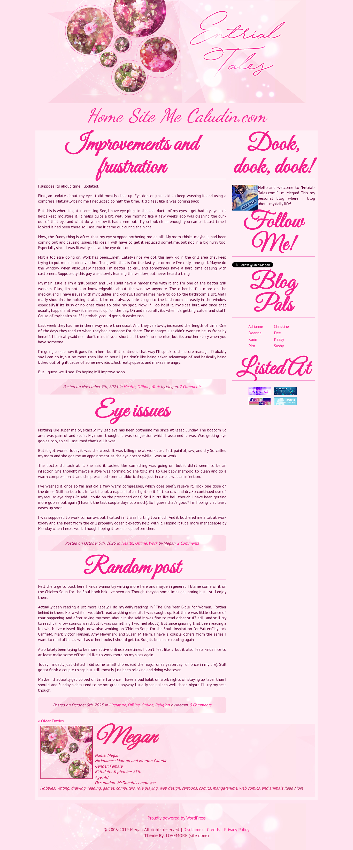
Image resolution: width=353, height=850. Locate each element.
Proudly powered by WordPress (177, 818)
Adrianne (255, 326)
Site (141, 115)
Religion (162, 704)
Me (170, 115)
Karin (252, 339)
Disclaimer (193, 829)
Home (104, 115)
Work (155, 386)
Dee (277, 332)
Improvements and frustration (132, 155)
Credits (213, 829)
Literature (117, 704)
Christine (281, 326)
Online (147, 704)
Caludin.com (226, 115)
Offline (143, 386)
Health (129, 386)
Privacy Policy (236, 829)
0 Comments (200, 704)
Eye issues (132, 411)
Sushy (279, 345)
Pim (251, 345)
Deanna (255, 332)
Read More (293, 788)
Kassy (279, 339)
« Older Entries (51, 720)
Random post (132, 567)
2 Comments (190, 386)
